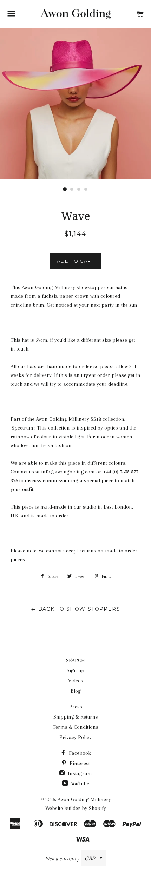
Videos (75, 681)
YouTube (79, 783)
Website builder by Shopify (75, 808)
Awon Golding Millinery (84, 799)
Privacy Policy (75, 737)
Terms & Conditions (75, 727)
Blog (76, 691)
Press (75, 706)
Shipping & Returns (75, 717)
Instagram (79, 773)
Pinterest (79, 763)
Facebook (79, 753)
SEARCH (75, 660)
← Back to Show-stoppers (75, 609)
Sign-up (75, 670)
